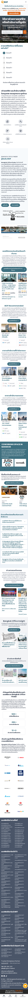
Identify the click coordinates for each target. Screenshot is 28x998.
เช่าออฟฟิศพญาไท (19, 833)
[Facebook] (2, 976)
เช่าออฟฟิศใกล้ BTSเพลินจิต (5, 878)
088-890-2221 (8, 966)
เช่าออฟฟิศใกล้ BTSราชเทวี (19, 884)
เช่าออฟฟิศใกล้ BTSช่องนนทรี (7, 863)
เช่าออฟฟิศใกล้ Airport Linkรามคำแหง (20, 952)
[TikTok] (6, 976)
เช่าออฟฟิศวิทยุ (18, 847)
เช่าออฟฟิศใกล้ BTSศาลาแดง (5, 891)
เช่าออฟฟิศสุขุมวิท (5, 845)
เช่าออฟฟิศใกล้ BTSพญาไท (19, 875)
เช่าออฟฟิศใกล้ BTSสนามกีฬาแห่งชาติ (7, 872)
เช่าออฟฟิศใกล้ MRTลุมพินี (7, 925)
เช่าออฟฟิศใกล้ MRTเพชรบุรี (19, 928)
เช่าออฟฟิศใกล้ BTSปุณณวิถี (19, 881)
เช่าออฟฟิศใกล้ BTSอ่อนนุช (19, 872)
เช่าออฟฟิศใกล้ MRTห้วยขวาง (19, 918)
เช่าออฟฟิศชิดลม (18, 825)
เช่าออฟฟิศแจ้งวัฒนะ (6, 825)
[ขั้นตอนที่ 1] (14, 52)
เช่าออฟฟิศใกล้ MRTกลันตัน (6, 922)
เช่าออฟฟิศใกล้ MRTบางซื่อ (6, 915)
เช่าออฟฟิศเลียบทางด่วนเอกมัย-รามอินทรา (6, 827)
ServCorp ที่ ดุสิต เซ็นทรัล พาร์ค (16, 10)
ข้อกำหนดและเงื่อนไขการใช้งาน (9, 973)
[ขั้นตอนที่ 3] (14, 62)
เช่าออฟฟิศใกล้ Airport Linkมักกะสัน (20, 949)
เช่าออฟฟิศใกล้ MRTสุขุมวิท (19, 937)
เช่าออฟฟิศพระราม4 (6, 838)
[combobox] (12, 32)
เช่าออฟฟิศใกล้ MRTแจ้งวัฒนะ (19, 915)
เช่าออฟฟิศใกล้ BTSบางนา (19, 857)
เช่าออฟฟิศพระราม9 (19, 838)
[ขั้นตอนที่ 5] (14, 72)
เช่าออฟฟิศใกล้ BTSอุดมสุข (19, 903)
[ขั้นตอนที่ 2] (14, 57)
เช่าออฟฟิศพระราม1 (19, 835)
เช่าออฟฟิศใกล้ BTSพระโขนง (19, 878)
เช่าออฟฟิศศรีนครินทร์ (20, 843)
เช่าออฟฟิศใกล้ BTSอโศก (21, 855)
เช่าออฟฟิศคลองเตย (19, 827)
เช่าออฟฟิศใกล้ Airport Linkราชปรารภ (6, 955)
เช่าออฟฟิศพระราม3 (19, 837)
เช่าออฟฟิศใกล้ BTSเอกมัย (19, 863)
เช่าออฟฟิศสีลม (4, 843)
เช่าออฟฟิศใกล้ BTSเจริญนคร (5, 860)
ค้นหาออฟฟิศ (15, 205)
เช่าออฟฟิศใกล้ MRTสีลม (7, 937)
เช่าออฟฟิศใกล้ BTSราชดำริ (5, 884)
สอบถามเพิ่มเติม (14, 13)
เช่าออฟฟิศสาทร (18, 842)
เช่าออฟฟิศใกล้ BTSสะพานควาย (5, 894)
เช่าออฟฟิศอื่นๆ (4, 831)
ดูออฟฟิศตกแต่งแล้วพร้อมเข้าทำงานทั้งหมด (14, 269)
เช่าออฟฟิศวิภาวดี (5, 847)
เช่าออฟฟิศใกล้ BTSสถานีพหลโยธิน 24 (7, 875)
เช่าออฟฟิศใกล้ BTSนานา (20, 869)
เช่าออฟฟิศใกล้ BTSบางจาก (5, 857)
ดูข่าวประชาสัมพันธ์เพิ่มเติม (14, 666)
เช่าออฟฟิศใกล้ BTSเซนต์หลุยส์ (19, 888)
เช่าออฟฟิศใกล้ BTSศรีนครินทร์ (5, 900)
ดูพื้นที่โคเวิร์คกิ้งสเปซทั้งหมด (14, 483)
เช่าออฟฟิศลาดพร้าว (6, 830)
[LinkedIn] (4, 976)
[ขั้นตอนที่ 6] (14, 77)
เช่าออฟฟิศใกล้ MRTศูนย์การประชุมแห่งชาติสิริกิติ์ (20, 931)
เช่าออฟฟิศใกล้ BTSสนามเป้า (21, 891)
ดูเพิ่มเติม (5, 205)
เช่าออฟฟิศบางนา (19, 823)
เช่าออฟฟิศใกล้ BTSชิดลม (21, 860)
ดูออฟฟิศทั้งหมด (14, 321)
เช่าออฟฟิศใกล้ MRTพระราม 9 (6, 931)
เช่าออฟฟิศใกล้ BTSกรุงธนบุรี (19, 866)
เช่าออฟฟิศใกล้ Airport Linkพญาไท (6, 952)
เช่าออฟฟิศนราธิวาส (19, 830)
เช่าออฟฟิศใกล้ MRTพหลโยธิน (6, 928)
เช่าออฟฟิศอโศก (5, 823)
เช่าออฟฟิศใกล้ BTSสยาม (7, 897)
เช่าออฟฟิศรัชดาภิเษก (6, 842)
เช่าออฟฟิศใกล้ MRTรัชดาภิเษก (6, 934)
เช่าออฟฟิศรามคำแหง (6, 840)
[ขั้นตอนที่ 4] (14, 67)
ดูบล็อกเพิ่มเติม (14, 630)
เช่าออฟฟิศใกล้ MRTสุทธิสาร (6, 940)
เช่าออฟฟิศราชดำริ (19, 840)
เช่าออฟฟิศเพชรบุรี (19, 831)
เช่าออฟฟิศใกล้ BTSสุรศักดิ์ (19, 900)
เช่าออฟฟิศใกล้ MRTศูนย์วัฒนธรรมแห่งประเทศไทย (20, 940)
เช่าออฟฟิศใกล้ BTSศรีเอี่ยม (19, 897)
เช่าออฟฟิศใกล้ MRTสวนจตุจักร (6, 918)
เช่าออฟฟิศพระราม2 (5, 837)
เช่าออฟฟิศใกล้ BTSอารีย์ (7, 855)
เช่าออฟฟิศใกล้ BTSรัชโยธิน (6, 888)
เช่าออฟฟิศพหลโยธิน (6, 833)
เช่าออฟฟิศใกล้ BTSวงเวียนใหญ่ (20, 906)
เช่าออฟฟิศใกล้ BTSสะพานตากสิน (19, 894)
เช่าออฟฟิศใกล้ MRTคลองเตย (19, 922)
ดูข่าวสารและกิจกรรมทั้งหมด (14, 585)
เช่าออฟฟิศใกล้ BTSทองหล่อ (5, 903)
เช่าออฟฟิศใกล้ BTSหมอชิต (5, 869)
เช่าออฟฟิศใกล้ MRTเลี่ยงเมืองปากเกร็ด (21, 925)
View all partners (15, 963)
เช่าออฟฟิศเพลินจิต (5, 835)
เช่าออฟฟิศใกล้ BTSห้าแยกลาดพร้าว (6, 866)
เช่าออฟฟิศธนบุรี (18, 845)
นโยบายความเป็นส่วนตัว (7, 971)
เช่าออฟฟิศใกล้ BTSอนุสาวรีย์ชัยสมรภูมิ (5, 906)
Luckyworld (4, 963)
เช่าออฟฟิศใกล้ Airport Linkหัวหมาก (6, 949)
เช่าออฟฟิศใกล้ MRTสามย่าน (20, 934)
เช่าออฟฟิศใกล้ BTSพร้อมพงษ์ (5, 881)
